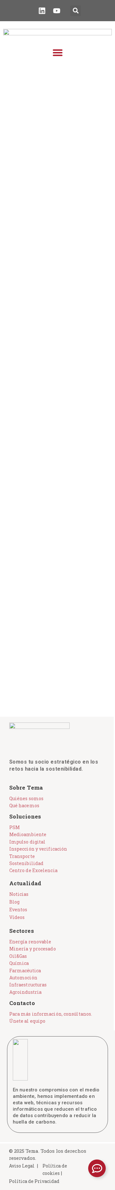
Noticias (19, 894)
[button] (75, 10)
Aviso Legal (21, 1166)
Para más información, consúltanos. (50, 1014)
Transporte (22, 856)
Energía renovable (30, 942)
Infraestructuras (28, 985)
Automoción (23, 978)
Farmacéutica (25, 970)
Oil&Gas (18, 956)
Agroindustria (25, 992)
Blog (14, 902)
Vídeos (17, 917)
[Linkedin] (41, 10)
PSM (14, 827)
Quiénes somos (26, 798)
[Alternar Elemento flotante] (97, 1168)
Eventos (18, 909)
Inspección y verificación (38, 849)
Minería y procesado (32, 949)
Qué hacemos (24, 805)
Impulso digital (27, 842)
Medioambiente (27, 834)
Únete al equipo (27, 1021)
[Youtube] (56, 10)
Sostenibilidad (26, 863)
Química (19, 963)
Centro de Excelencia (33, 870)
